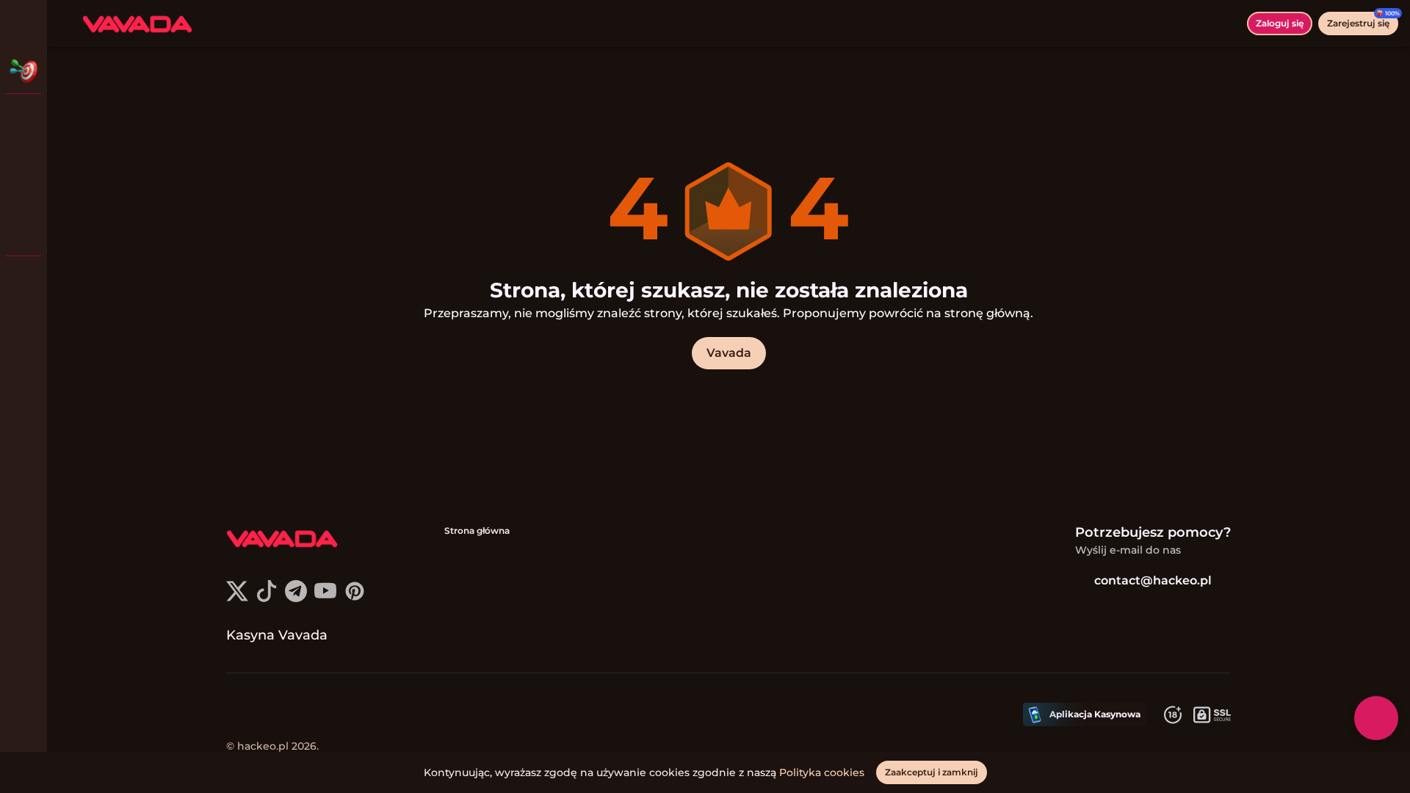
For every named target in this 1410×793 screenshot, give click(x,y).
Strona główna (477, 530)
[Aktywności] (23, 70)
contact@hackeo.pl (1153, 580)
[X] (237, 598)
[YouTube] (325, 598)
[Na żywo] (23, 155)
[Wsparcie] (23, 279)
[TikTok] (267, 598)
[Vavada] (23, 117)
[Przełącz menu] (23, 23)
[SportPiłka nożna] (23, 193)
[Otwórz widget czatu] (1376, 718)
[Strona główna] (137, 23)
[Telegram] (296, 598)
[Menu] (67, 23)
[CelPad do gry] (23, 232)
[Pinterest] (355, 598)
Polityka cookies (821, 772)
